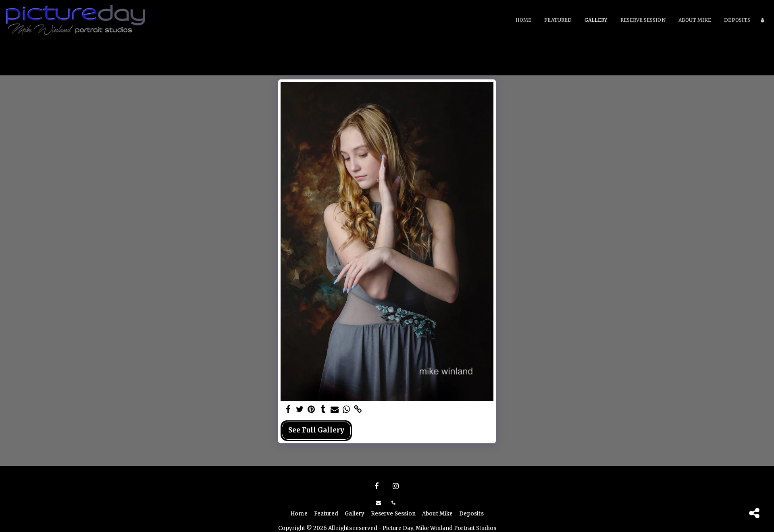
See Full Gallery (316, 430)
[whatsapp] (346, 409)
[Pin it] (311, 409)
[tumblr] (323, 409)
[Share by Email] (335, 409)
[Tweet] (299, 409)
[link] (358, 409)
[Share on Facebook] (288, 409)
